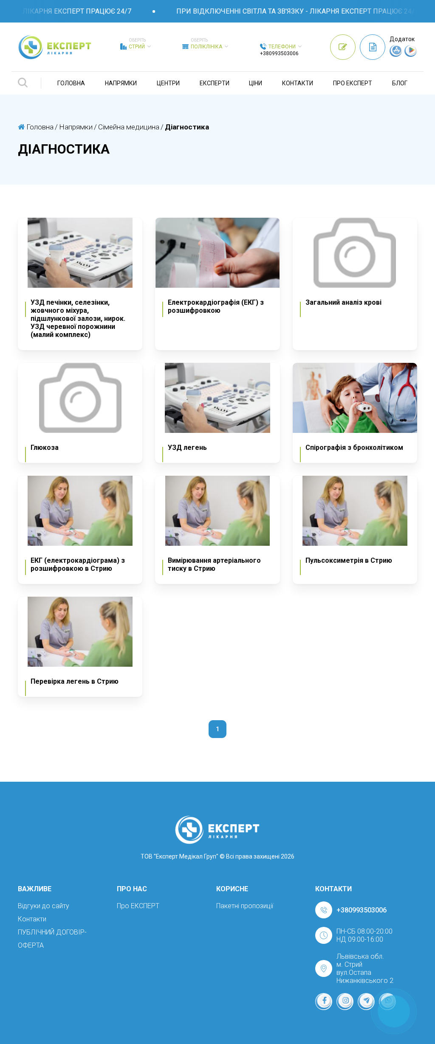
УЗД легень (187, 447)
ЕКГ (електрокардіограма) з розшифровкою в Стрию (78, 564)
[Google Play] (410, 54)
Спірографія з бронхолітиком (354, 447)
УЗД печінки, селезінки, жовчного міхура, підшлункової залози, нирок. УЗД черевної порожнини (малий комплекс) (78, 318)
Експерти (214, 83)
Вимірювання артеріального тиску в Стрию (214, 564)
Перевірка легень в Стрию (75, 681)
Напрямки (121, 83)
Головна (71, 83)
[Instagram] (344, 1001)
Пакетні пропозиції (244, 906)
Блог (399, 83)
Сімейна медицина (128, 127)
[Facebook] (323, 1001)
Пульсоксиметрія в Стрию (348, 560)
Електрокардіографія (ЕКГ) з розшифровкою (216, 306)
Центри (168, 83)
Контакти (297, 83)
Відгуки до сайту (43, 906)
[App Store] (396, 54)
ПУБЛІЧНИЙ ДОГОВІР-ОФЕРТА (52, 938)
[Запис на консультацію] (343, 47)
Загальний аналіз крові (343, 302)
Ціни (255, 83)
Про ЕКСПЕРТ (352, 83)
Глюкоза (45, 447)
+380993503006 (279, 53)
